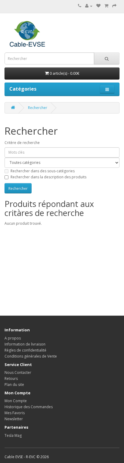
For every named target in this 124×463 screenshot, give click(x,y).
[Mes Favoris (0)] (98, 5)
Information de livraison (25, 344)
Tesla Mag (13, 435)
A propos (13, 338)
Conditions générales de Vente (31, 356)
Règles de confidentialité (25, 350)
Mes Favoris (15, 412)
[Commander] (114, 5)
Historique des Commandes (29, 406)
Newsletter (14, 418)
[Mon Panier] (106, 5)
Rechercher (37, 107)
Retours (11, 378)
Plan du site (14, 384)
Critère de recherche (22, 142)
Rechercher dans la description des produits (48, 177)
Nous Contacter (18, 372)
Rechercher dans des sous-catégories (43, 171)
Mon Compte (16, 400)
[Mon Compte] (88, 5)
